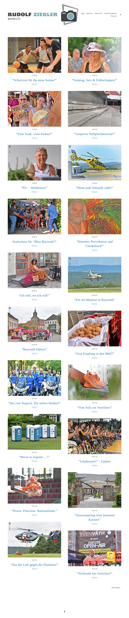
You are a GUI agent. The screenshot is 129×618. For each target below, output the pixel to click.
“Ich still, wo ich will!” (34, 295)
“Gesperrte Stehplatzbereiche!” (94, 134)
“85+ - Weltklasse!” (34, 187)
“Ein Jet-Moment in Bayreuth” (94, 300)
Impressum (89, 13)
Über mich (114, 16)
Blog (83, 13)
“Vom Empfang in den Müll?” (95, 353)
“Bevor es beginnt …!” (34, 457)
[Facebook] (120, 14)
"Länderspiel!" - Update (94, 461)
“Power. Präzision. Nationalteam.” (34, 511)
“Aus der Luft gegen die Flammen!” (34, 564)
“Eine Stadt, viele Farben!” (34, 134)
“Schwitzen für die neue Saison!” (34, 80)
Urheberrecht (98, 13)
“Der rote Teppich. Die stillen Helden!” (34, 403)
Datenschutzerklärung (110, 13)
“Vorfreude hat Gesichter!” (94, 573)
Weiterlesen (34, 84)
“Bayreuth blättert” (34, 349)
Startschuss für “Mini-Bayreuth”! (34, 241)
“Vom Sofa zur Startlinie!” (94, 407)
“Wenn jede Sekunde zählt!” (94, 187)
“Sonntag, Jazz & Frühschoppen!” (94, 80)
